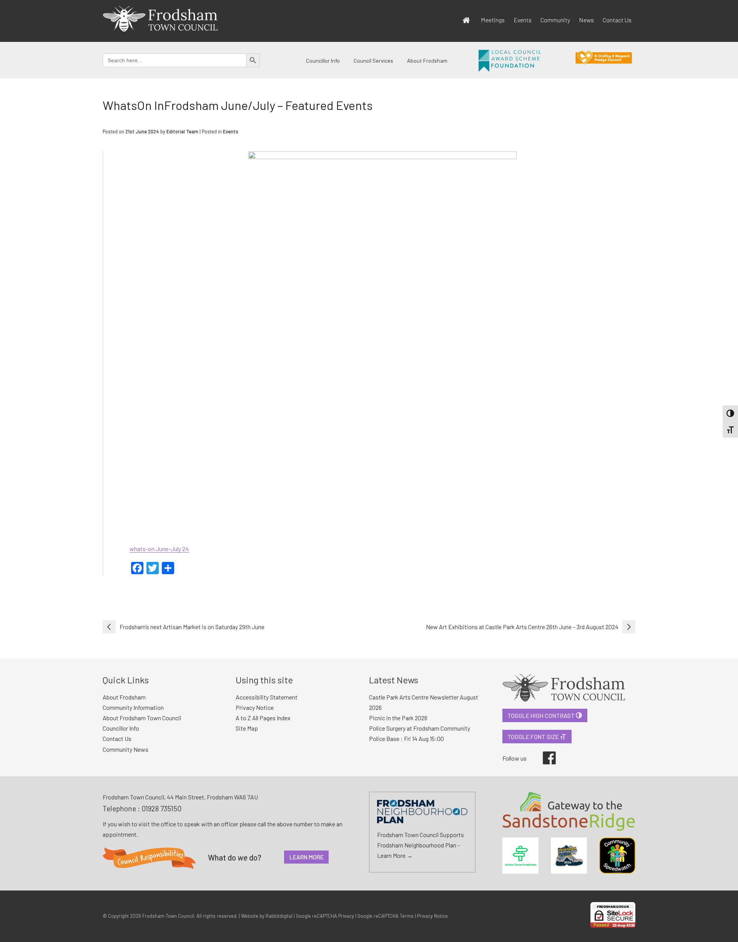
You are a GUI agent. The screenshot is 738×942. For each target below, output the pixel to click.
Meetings (493, 19)
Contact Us (617, 19)
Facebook (543, 751)
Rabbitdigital (279, 916)
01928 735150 (161, 808)
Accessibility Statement (267, 697)
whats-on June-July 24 (159, 548)
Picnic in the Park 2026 (398, 717)
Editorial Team (182, 131)
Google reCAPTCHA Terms (385, 916)
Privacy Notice (255, 707)
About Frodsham (427, 60)
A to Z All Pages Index (263, 717)
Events (523, 19)
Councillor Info (323, 60)
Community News (125, 749)
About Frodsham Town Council (142, 717)
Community (555, 19)
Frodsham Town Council (168, 916)
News (586, 19)
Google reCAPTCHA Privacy (325, 916)
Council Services (373, 60)
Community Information (133, 707)
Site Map (247, 728)
